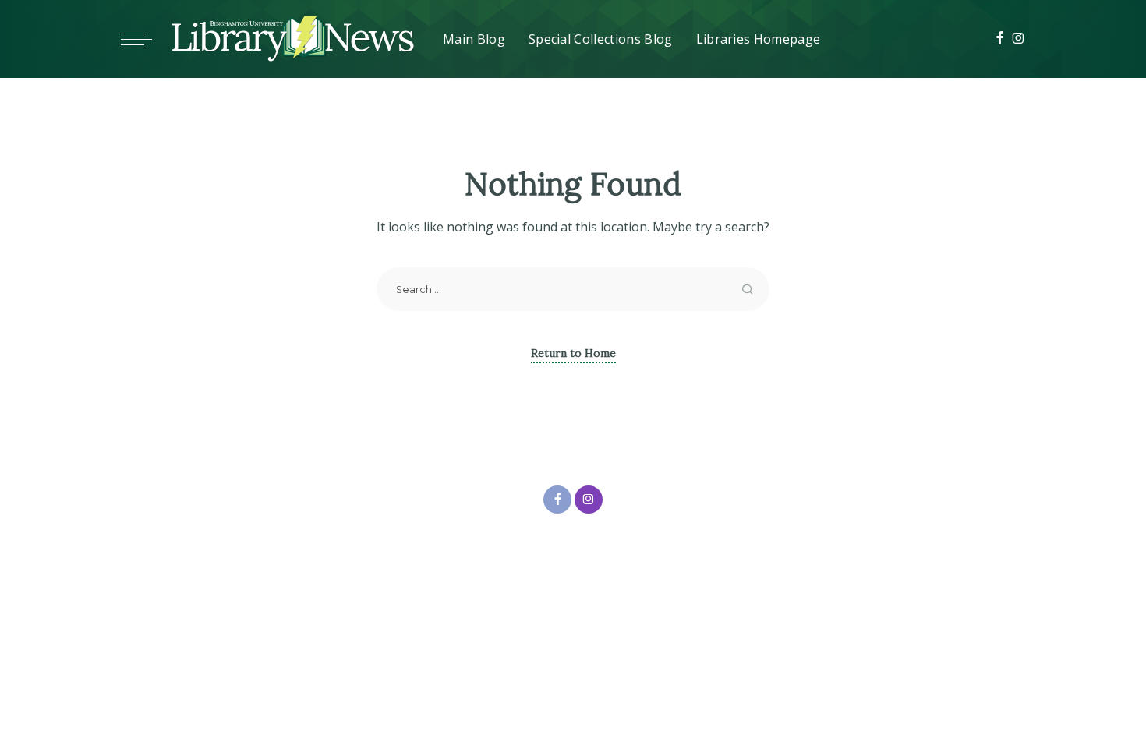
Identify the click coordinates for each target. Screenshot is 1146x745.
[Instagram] (1018, 39)
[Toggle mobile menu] (144, 39)
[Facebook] (999, 39)
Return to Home (573, 353)
